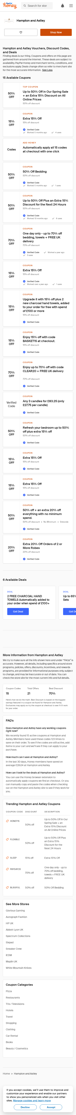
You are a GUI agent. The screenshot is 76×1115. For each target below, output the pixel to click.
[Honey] (10, 6)
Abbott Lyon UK (14, 929)
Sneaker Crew (14, 948)
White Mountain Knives (18, 967)
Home (6, 1073)
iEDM (9, 955)
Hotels (9, 1010)
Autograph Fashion (16, 917)
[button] (71, 5)
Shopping (11, 1023)
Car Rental (12, 1035)
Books (9, 1042)
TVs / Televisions (15, 1004)
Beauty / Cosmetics (17, 1048)
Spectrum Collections (18, 936)
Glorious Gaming (15, 910)
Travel (9, 1016)
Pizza (9, 991)
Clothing (10, 1029)
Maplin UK (11, 961)
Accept (51, 1107)
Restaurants (13, 997)
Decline (25, 1107)
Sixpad (9, 942)
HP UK (9, 923)
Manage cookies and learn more (32, 1100)
